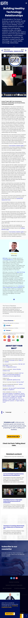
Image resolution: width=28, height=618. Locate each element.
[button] (26, 3)
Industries (4, 103)
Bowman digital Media (15, 376)
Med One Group (21, 272)
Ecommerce (18, 101)
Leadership (11, 103)
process (12, 360)
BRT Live (12, 101)
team (20, 360)
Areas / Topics (5, 101)
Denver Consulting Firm (11, 398)
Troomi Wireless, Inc (8, 259)
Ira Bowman (10, 395)
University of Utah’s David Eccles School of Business (13, 286)
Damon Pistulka (17, 369)
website (7, 362)
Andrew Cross (6, 370)
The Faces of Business (8, 104)
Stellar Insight (11, 399)
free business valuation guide (16, 145)
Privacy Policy (14, 591)
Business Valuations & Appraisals (14, 585)
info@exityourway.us (11, 367)
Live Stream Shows (19, 103)
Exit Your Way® (20, 382)
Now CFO (18, 399)
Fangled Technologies (16, 396)
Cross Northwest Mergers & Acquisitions (14, 388)
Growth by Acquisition (19, 588)
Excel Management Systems (13, 399)
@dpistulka (10, 379)
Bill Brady (5, 258)
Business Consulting (14, 582)
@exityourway (16, 379)
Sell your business (7, 588)
